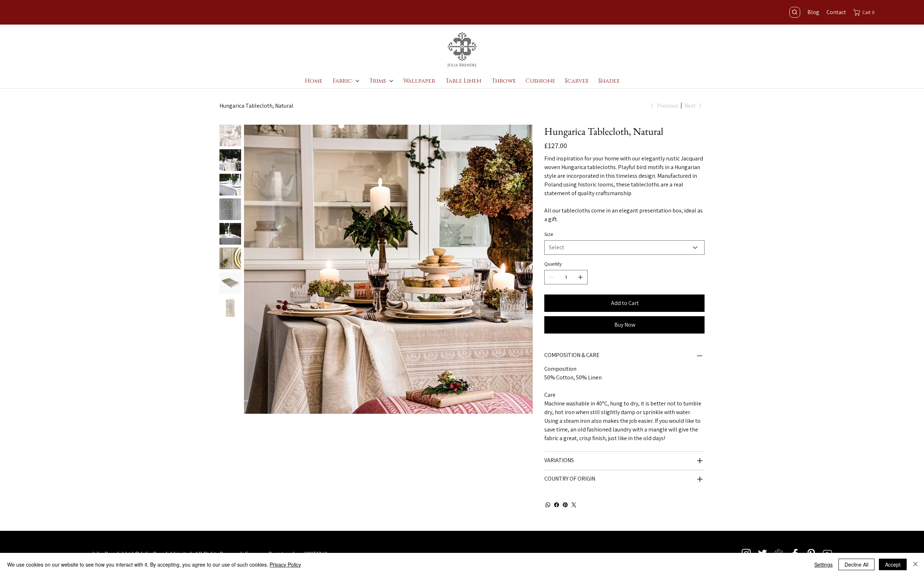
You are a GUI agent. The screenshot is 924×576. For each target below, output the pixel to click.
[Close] (915, 564)
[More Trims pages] (391, 81)
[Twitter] (574, 504)
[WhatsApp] (548, 504)
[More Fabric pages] (357, 81)
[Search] (794, 12)
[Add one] (580, 277)
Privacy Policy (285, 564)
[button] (865, 12)
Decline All (856, 564)
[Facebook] (556, 504)
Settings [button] (823, 564)
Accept (893, 564)
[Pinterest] (565, 504)
